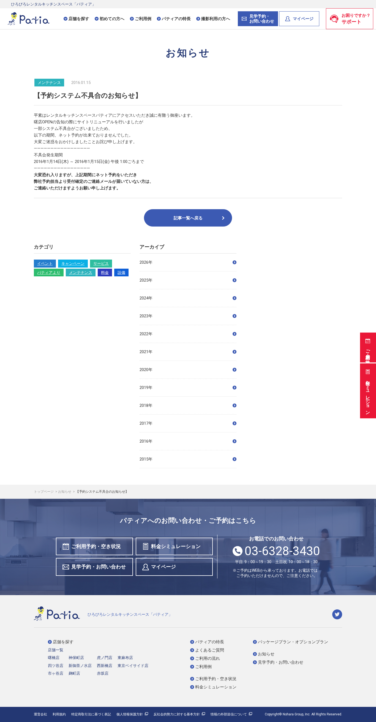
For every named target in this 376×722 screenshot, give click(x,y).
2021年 (146, 351)
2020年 (146, 369)
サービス (101, 263)
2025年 (146, 280)
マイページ (303, 18)
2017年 (146, 423)
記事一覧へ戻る (188, 218)
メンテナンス (80, 272)
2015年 (146, 459)
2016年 (146, 441)
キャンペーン (73, 263)
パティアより (48, 272)
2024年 (146, 298)
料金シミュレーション (367, 395)
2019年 (146, 387)
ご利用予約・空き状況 (367, 351)
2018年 (146, 405)
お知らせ (65, 492)
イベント (45, 263)
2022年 (146, 333)
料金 (105, 272)
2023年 (146, 316)
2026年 (146, 262)
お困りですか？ (356, 18)
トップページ (44, 492)
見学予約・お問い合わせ (98, 567)
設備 (121, 272)
